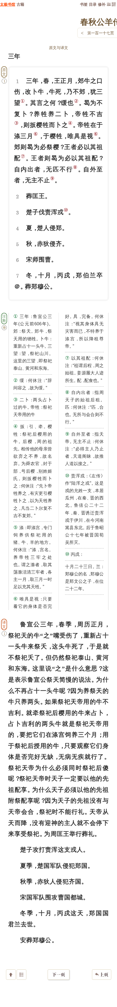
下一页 (58, 974)
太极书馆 (7, 4)
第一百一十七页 (100, 33)
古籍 (20, 4)
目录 (93, 4)
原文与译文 (58, 47)
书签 (84, 4)
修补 (102, 4)
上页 (101, 974)
